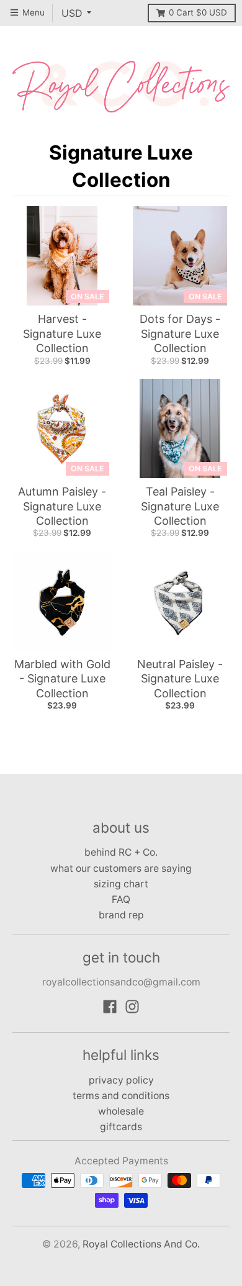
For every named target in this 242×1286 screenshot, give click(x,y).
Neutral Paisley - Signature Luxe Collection (180, 679)
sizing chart (121, 884)
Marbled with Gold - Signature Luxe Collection (62, 679)
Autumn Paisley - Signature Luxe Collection (62, 506)
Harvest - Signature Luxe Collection (62, 333)
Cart (198, 12)
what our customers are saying (121, 868)
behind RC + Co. (121, 852)
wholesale (121, 1111)
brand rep (121, 915)
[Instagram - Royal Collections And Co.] (132, 1006)
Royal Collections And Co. (141, 1244)
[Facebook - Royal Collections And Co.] (109, 1006)
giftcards (121, 1127)
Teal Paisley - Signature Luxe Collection (180, 506)
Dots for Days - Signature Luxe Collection (180, 333)
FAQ (121, 899)
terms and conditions (121, 1096)
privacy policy (121, 1080)
